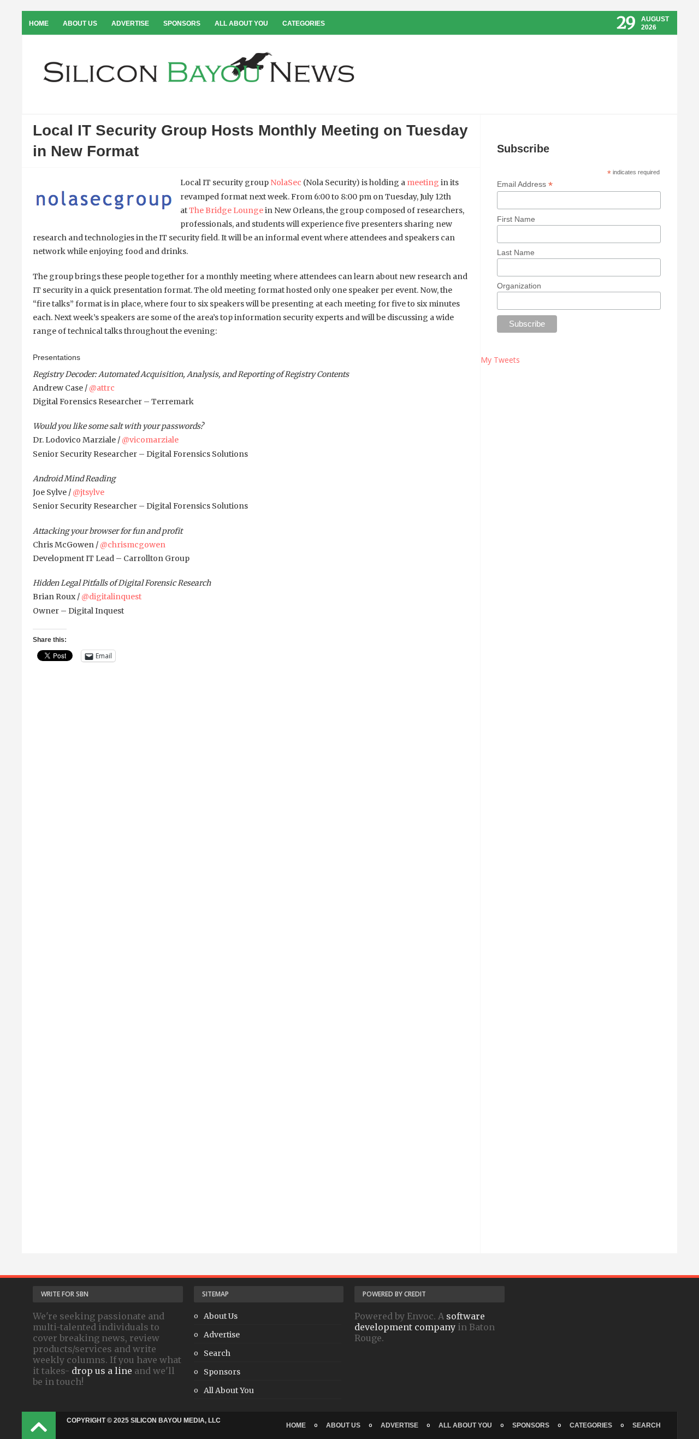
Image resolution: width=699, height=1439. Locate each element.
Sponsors (181, 23)
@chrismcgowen (132, 545)
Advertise (130, 23)
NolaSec (285, 182)
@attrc (102, 388)
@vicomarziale (150, 440)
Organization (519, 285)
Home (39, 23)
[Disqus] (251, 832)
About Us (80, 23)
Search (217, 1353)
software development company (419, 1321)
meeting (423, 182)
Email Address (525, 184)
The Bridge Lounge (226, 210)
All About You (241, 23)
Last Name (516, 252)
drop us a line (102, 1370)
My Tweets (500, 360)
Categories (303, 23)
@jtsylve (88, 492)
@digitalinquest (111, 596)
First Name (516, 219)
